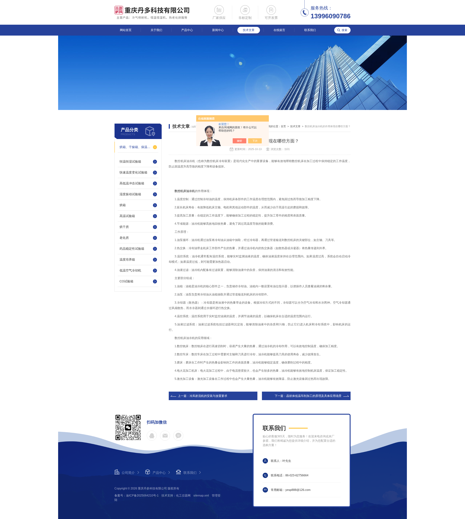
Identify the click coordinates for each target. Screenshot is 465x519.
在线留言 (279, 30)
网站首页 (126, 30)
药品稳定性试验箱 (132, 248)
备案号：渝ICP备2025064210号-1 (136, 495)
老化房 (124, 238)
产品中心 (187, 30)
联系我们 (310, 30)
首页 (283, 126)
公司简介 (128, 473)
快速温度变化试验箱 (133, 172)
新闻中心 (218, 30)
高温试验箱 (127, 216)
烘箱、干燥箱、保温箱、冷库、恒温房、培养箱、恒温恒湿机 (138, 147)
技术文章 (248, 30)
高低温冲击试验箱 (132, 183)
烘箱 (123, 205)
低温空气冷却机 (130, 270)
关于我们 (156, 30)
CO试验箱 (126, 281)
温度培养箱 (127, 259)
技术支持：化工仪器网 (176, 495)
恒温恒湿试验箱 (130, 161)
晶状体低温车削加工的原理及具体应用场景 (313, 395)
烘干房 (124, 227)
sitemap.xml (201, 495)
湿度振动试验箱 (130, 194)
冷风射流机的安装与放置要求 (208, 395)
